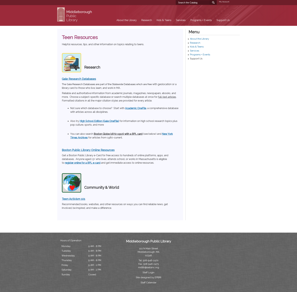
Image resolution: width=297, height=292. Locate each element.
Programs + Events (201, 20)
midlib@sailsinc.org (148, 267)
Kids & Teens (164, 20)
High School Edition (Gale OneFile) (99, 121)
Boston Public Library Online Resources (88, 150)
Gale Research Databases (79, 78)
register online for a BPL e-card (82, 162)
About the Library (126, 20)
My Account (224, 2)
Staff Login (148, 272)
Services (181, 20)
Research (146, 20)
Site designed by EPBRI (148, 277)
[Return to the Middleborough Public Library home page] (75, 20)
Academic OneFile (135, 108)
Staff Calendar (148, 282)
